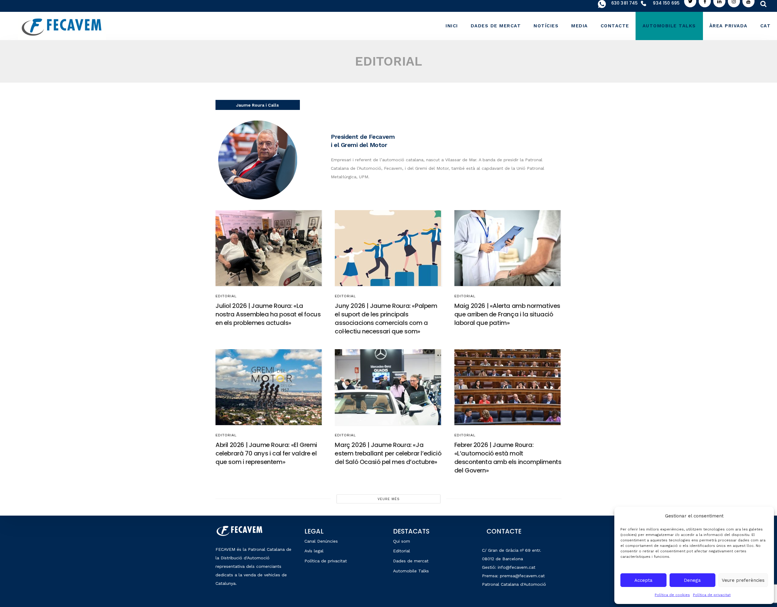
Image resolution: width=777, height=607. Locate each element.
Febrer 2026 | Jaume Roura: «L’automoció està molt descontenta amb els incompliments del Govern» (508, 458)
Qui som (401, 541)
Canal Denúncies (321, 541)
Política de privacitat (712, 595)
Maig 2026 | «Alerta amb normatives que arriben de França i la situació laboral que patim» (507, 314)
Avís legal (314, 550)
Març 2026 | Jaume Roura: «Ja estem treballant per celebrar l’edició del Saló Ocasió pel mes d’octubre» (388, 453)
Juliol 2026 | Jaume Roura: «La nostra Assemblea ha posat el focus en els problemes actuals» (268, 314)
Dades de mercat (411, 560)
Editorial (226, 296)
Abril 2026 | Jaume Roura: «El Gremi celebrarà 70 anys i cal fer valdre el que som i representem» (266, 453)
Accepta (643, 580)
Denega (692, 580)
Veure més (389, 499)
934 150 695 (666, 3)
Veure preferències (743, 580)
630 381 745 (624, 3)
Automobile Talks (411, 570)
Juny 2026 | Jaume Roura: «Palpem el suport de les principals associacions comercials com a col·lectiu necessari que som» (386, 319)
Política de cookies (672, 595)
